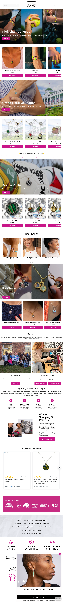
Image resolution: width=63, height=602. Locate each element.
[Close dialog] (60, 554)
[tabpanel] (12, 249)
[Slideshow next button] (59, 467)
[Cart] (55, 5)
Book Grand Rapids (54, 383)
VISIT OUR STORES (47, 439)
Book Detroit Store (40, 383)
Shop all (6, 38)
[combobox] (11, 5)
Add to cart (12, 75)
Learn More (15, 383)
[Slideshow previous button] (3, 467)
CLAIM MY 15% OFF (39, 597)
